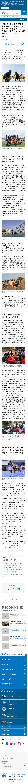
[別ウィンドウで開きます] (8, 589)
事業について (5, 665)
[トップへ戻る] (24, 752)
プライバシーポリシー (7, 758)
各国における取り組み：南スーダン (12, 575)
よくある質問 (5, 730)
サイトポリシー (5, 756)
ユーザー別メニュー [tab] (10, 691)
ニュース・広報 (20, 19)
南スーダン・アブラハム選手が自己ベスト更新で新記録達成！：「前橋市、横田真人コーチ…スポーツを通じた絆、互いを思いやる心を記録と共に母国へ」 (12, 567)
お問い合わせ (5, 734)
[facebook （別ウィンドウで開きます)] (7, 743)
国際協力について (7, 684)
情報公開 (3, 764)
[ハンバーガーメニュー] (24, 12)
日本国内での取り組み (8, 674)
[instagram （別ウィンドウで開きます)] (19, 743)
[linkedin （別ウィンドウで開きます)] (15, 744)
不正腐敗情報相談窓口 (7, 766)
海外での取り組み (7, 669)
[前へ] (23, 16)
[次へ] (25, 16)
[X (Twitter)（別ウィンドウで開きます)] (2, 743)
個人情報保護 (4, 761)
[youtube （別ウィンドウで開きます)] (11, 744)
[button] (10, 44)
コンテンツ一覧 (5, 727)
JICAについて (5, 660)
